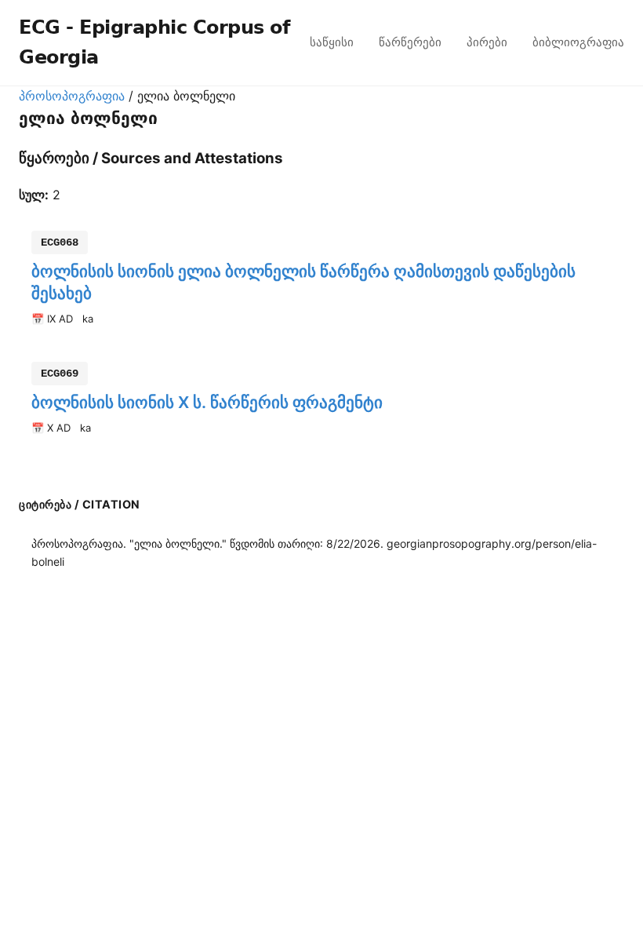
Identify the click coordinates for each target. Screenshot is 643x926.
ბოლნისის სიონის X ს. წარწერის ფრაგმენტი (207, 402)
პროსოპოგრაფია (72, 96)
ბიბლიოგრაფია (578, 42)
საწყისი (332, 42)
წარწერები (410, 42)
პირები (487, 42)
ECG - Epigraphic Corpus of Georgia (154, 42)
